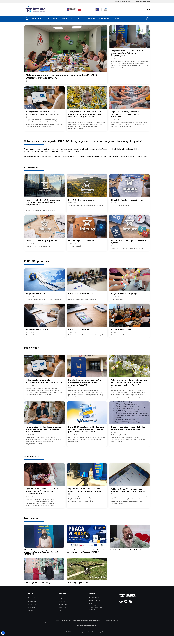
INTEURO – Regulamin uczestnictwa (127, 200)
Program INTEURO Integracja (124, 293)
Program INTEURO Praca (37, 329)
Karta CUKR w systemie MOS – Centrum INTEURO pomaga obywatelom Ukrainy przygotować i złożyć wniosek (86, 429)
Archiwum (31, 607)
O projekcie (52, 19)
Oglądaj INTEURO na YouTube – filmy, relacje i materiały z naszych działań (84, 490)
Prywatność (62, 607)
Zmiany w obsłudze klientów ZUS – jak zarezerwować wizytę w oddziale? (128, 428)
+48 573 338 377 (127, 2)
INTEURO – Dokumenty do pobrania (41, 240)
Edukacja (91, 19)
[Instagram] (130, 601)
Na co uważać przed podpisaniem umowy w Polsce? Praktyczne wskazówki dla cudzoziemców (44, 429)
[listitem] (44, 540)
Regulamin (62, 601)
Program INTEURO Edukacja (80, 293)
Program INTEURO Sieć (121, 329)
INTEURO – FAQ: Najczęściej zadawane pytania (128, 241)
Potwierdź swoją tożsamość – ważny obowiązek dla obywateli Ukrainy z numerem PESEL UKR (84, 382)
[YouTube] (125, 601)
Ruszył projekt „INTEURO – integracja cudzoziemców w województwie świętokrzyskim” (43, 202)
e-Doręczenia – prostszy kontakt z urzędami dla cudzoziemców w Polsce (44, 113)
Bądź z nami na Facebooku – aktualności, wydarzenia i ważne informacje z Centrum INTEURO (44, 491)
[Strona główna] (27, 18)
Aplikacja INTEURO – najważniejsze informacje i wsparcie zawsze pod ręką (128, 490)
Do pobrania (63, 604)
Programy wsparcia (65, 598)
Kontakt (116, 19)
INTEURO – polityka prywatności (82, 240)
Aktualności (37, 19)
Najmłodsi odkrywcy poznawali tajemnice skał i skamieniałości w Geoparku (125, 114)
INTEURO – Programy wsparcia (81, 200)
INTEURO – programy (36, 261)
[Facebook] (121, 601)
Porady (79, 19)
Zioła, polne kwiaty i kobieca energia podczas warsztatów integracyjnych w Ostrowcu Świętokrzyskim (84, 114)
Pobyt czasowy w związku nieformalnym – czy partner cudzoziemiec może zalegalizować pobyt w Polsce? (129, 382)
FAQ (60, 611)
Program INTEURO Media (79, 329)
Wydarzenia (67, 19)
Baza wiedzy (31, 347)
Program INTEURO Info (36, 293)
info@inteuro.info (143, 2)
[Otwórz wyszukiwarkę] (147, 18)
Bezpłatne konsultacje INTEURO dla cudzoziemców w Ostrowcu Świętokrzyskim (127, 53)
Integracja (104, 19)
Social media (32, 456)
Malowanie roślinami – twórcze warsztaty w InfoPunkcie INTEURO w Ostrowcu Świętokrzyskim (61, 76)
